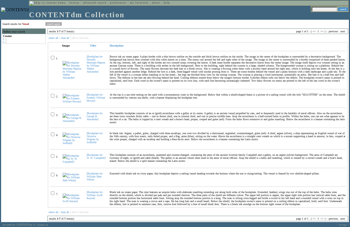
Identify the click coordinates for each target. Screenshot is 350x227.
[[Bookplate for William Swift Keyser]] (72, 201)
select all (53, 37)
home (62, 2)
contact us (42, 224)
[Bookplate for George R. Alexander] (95, 116)
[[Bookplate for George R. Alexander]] (72, 120)
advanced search (94, 2)
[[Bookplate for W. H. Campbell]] (72, 161)
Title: (92, 45)
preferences (118, 2)
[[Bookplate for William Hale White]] (72, 180)
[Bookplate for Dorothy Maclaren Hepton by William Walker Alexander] (96, 64)
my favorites (139, 2)
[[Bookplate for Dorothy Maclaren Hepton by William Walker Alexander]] (72, 77)
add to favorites (80, 37)
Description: (117, 45)
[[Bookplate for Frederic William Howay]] (72, 101)
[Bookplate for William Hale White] (95, 176)
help (167, 2)
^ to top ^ (342, 224)
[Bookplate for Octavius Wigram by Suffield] (95, 138)
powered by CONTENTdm (19, 224)
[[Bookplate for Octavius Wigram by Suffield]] (72, 143)
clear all (65, 37)
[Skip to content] (43, 2)
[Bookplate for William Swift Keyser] (95, 195)
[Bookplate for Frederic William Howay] (96, 97)
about (156, 2)
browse (74, 2)
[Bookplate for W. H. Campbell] (96, 156)
